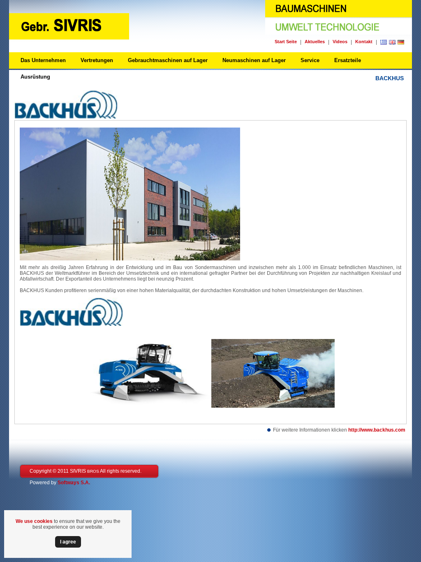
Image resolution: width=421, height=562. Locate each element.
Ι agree (68, 542)
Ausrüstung (35, 77)
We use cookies (34, 521)
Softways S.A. (74, 482)
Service (310, 60)
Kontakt (363, 41)
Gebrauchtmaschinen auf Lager (168, 60)
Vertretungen (97, 60)
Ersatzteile (347, 60)
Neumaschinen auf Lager (254, 60)
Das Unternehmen (43, 60)
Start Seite (286, 41)
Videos (340, 41)
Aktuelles (315, 41)
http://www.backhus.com (376, 430)
